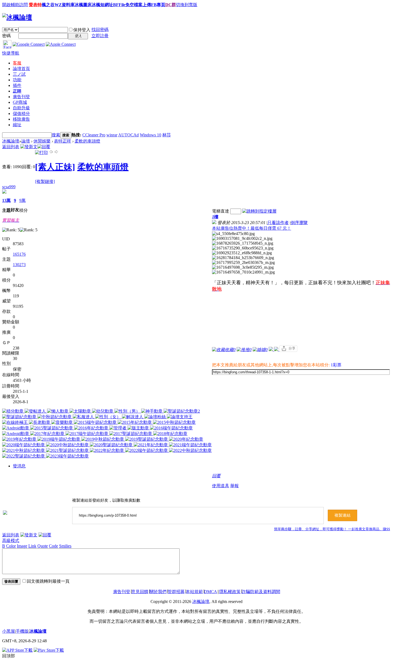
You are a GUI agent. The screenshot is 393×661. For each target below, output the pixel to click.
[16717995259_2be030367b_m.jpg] (243, 262)
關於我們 (158, 591)
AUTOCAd (128, 135)
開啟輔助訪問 (15, 4)
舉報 (234, 485)
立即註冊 (100, 35)
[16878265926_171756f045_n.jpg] (242, 243)
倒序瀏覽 (299, 222)
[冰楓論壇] (17, 17)
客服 (17, 63)
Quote (42, 546)
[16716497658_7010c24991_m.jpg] (243, 272)
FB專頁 (158, 4)
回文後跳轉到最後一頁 (48, 581)
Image (22, 546)
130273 (19, 264)
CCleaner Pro (93, 135)
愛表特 (35, 4)
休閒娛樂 (42, 141)
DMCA (210, 591)
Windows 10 (150, 135)
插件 (17, 85)
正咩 (17, 91)
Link (32, 546)
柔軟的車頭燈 (87, 141)
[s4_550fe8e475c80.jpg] (233, 233)
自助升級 (21, 108)
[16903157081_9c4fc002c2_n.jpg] (242, 238)
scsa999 (9, 187)
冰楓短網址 (102, 4)
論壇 (21, 68)
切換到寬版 (186, 4)
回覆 (216, 476)
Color (11, 546)
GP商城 (20, 102)
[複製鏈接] (45, 181)
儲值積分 (21, 113)
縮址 (17, 124)
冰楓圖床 (83, 4)
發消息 (19, 466)
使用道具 (220, 485)
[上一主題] (51, 152)
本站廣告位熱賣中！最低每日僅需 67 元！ (251, 228)
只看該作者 (278, 222)
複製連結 (342, 515)
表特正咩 (62, 141)
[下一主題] (56, 152)
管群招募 (176, 591)
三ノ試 (19, 74)
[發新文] (28, 146)
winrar (111, 135)
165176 (19, 254)
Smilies (65, 546)
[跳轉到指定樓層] (259, 211)
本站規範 (194, 591)
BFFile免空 (123, 4)
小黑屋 (8, 631)
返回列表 (10, 146)
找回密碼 (100, 29)
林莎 (166, 135)
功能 (17, 80)
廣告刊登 (21, 96)
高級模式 (10, 540)
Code (53, 546)
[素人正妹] (55, 167)
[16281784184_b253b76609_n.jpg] (243, 257)
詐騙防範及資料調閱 (261, 591)
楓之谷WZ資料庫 (58, 4)
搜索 (56, 135)
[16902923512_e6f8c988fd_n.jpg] (242, 253)
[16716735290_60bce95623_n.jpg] (242, 248)
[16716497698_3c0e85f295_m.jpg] (243, 267)
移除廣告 (21, 119)
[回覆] (43, 146)
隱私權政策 (230, 591)
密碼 (6, 35)
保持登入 (81, 30)
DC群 (170, 4)
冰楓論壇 (10, 141)
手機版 (22, 631)
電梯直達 (220, 211)
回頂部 (8, 656)
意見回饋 (139, 591)
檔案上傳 (142, 4)
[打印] (41, 152)
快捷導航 (10, 53)
